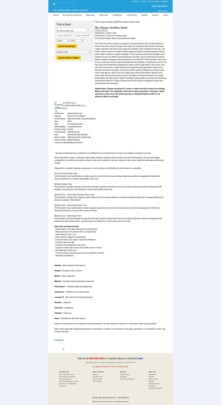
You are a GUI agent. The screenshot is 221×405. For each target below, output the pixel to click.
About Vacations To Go (66, 374)
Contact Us (63, 386)
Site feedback (123, 397)
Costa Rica (131, 14)
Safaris (164, 1)
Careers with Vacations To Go (103, 397)
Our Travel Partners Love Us (68, 381)
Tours (143, 1)
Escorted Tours (98, 377)
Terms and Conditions (127, 379)
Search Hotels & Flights (68, 58)
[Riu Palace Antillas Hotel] (128, 21)
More (165, 14)
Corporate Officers (65, 379)
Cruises (136, 1)
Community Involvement (67, 377)
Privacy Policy (125, 374)
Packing (151, 381)
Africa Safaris (97, 381)
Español (151, 377)
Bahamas (90, 14)
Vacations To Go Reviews (67, 383)
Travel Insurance (154, 383)
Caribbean (116, 14)
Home (56, 14)
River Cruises (153, 1)
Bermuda (103, 14)
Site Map (123, 377)
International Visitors (155, 388)
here (140, 358)
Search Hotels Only (66, 46)
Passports (152, 386)
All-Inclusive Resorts (72, 14)
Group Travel (153, 379)
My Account (162, 11)
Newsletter (152, 374)
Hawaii (144, 14)
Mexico (155, 14)
